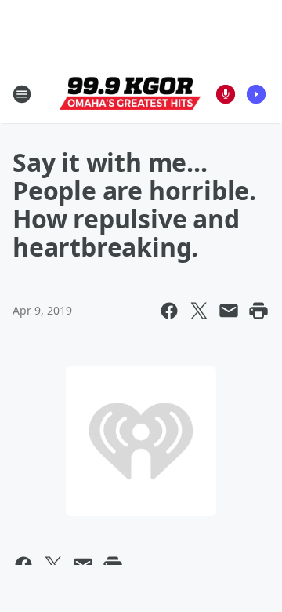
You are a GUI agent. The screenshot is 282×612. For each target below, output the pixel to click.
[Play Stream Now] (256, 94)
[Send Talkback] (225, 94)
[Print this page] (258, 311)
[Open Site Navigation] (22, 94)
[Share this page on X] (199, 311)
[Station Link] (130, 94)
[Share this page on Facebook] (169, 311)
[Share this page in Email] (229, 311)
